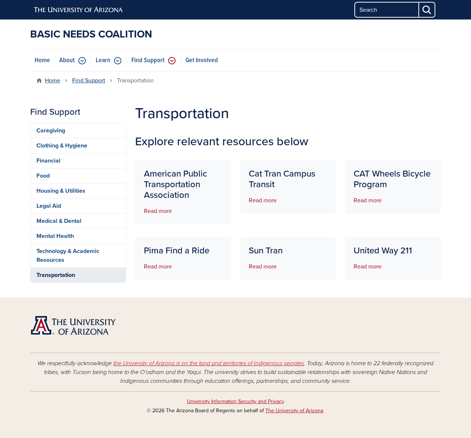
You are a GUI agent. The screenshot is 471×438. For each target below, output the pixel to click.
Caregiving (50, 130)
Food (43, 175)
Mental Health (55, 236)
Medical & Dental (58, 221)
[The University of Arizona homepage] (79, 10)
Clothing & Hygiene (61, 145)
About (67, 60)
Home (42, 60)
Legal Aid (48, 206)
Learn (103, 60)
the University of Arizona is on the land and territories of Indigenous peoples (208, 363)
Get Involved (201, 60)
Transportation (55, 275)
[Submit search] (427, 10)
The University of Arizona (294, 410)
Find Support (147, 60)
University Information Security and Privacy (235, 401)
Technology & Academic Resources (67, 256)
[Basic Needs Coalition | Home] (95, 325)
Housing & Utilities (60, 191)
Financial (48, 160)
